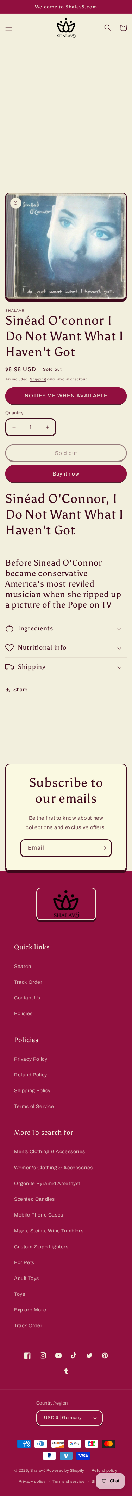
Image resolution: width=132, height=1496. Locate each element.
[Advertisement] (66, 112)
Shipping (38, 379)
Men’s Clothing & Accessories (49, 1151)
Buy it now (66, 474)
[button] (9, 27)
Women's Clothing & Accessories (53, 1167)
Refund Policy (30, 1075)
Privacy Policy (30, 1059)
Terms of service (68, 1481)
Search (22, 966)
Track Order (28, 982)
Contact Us (27, 997)
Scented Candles (34, 1199)
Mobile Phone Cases (38, 1215)
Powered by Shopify (65, 1470)
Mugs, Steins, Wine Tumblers (48, 1230)
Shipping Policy (32, 1090)
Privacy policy (32, 1481)
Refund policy (105, 1470)
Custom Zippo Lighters (41, 1246)
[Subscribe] (103, 848)
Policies (23, 1013)
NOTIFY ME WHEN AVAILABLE (66, 396)
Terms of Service (34, 1106)
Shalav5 (38, 1470)
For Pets (24, 1262)
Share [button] (20, 689)
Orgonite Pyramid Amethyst (47, 1183)
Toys (19, 1294)
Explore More (30, 1310)
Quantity (14, 412)
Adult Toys (26, 1278)
